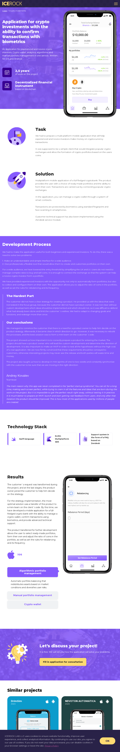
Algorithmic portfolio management (32, 572)
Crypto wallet (32, 604)
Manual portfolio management (32, 595)
